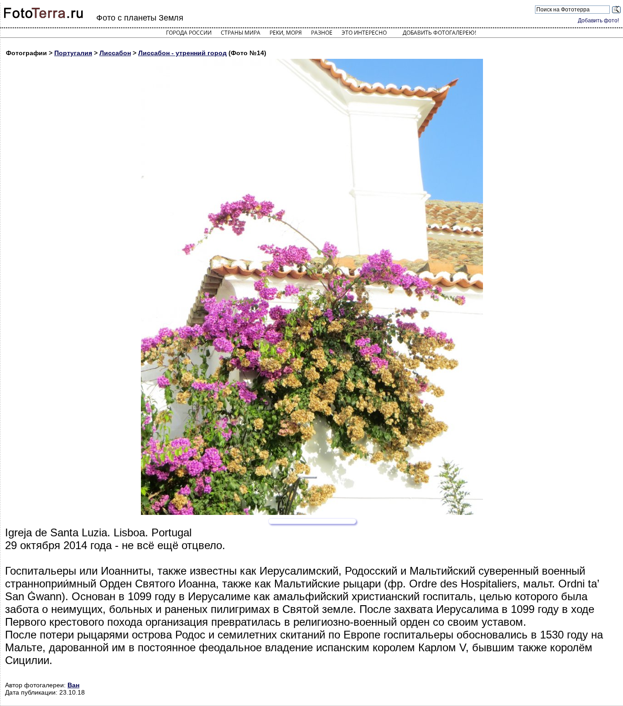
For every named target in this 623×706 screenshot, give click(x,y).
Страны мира (240, 32)
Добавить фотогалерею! (439, 32)
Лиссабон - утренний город (182, 53)
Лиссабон (115, 53)
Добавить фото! (598, 20)
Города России (189, 32)
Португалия (73, 53)
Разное (321, 32)
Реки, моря (286, 32)
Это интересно (364, 32)
